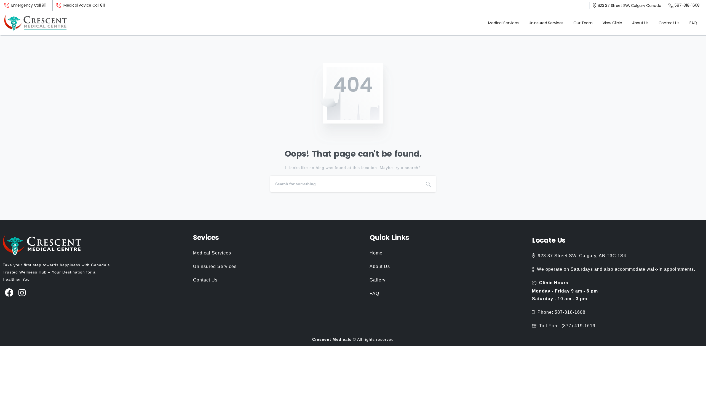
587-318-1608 (687, 5)
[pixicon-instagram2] (22, 292)
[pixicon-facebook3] (9, 292)
